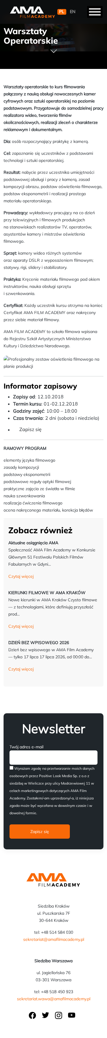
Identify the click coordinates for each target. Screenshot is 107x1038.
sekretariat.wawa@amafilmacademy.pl (53, 998)
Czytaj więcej (21, 576)
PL (61, 12)
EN (72, 12)
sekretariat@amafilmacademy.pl (53, 939)
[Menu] (95, 12)
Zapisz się (30, 429)
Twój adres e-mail (26, 747)
